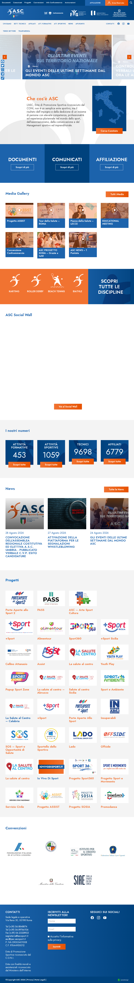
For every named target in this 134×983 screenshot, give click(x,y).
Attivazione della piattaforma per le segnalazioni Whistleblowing (63, 542)
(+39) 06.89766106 (18, 929)
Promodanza (109, 807)
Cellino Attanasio (16, 664)
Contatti (110, 24)
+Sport (10, 638)
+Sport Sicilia (109, 638)
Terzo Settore (9, 31)
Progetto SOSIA (79, 807)
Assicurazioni (70, 2)
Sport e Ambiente (112, 689)
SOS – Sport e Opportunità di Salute (15, 749)
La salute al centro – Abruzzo (51, 691)
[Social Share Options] (16, 358)
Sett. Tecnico (20, 24)
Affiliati (32, 24)
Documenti (6, 2)
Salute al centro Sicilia (79, 691)
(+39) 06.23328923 (19, 933)
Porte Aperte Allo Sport (80, 719)
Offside (106, 746)
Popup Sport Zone (17, 689)
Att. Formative (44, 24)
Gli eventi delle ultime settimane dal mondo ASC (108, 540)
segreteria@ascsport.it (16, 936)
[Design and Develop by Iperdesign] (123, 980)
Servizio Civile (14, 807)
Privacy (30, 979)
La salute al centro (81, 664)
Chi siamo (7, 24)
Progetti (27, 2)
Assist (41, 664)
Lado (72, 746)
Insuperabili (108, 718)
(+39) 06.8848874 (18, 926)
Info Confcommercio (54, 2)
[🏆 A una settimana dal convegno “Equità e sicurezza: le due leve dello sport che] (67, 342)
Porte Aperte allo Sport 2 (16, 611)
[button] (5, 57)
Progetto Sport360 (81, 778)
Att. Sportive (60, 24)
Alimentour (44, 638)
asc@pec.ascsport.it (15, 939)
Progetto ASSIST (48, 807)
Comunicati (17, 2)
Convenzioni (39, 2)
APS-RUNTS (80, 24)
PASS (40, 610)
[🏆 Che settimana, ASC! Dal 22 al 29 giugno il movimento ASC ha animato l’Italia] (31, 378)
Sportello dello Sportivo (46, 748)
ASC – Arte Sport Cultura (81, 611)
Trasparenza (24, 31)
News (70, 24)
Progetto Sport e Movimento (112, 779)
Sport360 (75, 638)
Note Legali (40, 979)
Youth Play (107, 664)
